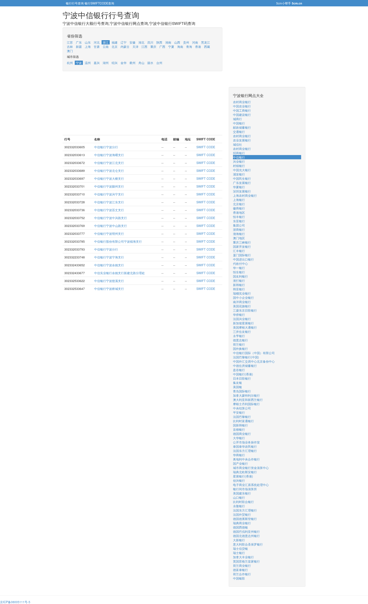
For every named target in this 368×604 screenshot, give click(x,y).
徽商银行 (239, 208)
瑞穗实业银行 (242, 293)
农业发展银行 (242, 140)
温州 (88, 63)
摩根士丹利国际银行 (246, 404)
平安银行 (239, 412)
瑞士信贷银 (240, 548)
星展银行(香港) (243, 476)
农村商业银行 (242, 102)
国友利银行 (240, 276)
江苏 (70, 42)
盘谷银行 (239, 370)
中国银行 (239, 123)
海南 (180, 46)
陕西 (159, 42)
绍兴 (115, 63)
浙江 (106, 42)
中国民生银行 (242, 178)
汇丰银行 (239, 251)
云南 (106, 46)
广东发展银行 (242, 183)
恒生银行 (239, 272)
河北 (97, 42)
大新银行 (239, 540)
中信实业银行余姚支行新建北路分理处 (119, 273)
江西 (144, 46)
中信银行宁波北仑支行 (109, 170)
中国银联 (239, 578)
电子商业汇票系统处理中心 (251, 485)
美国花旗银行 (242, 306)
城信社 (237, 144)
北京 (115, 46)
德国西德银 (240, 527)
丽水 (150, 63)
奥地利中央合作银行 (246, 459)
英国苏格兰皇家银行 (246, 561)
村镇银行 (239, 166)
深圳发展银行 (242, 191)
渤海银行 (239, 234)
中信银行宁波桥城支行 (109, 288)
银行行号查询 (75, 3)
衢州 (132, 63)
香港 (198, 46)
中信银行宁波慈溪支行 (109, 281)
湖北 (141, 42)
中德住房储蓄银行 (245, 365)
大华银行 (239, 438)
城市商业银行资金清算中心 (251, 468)
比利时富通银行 (243, 421)
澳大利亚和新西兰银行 (248, 399)
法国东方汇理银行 (245, 451)
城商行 (237, 119)
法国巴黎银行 (242, 417)
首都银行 (239, 429)
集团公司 (239, 225)
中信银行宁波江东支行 (109, 202)
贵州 (186, 42)
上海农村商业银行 (245, 195)
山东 (88, 42)
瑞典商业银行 (242, 523)
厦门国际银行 (242, 255)
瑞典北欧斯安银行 (245, 472)
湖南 (168, 42)
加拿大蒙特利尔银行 (246, 395)
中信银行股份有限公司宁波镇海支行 (118, 241)
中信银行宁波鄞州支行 (109, 186)
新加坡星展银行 (243, 323)
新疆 (79, 46)
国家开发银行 (242, 246)
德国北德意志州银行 (246, 536)
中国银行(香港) (243, 374)
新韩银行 (239, 285)
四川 (150, 42)
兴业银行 (239, 161)
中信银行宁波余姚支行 (109, 265)
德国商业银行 (242, 434)
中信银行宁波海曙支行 (109, 155)
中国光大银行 (242, 170)
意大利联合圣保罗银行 (248, 544)
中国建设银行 (242, 115)
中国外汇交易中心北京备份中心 (254, 361)
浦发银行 (239, 174)
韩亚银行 (239, 289)
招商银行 (239, 153)
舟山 (141, 63)
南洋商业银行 (242, 302)
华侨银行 (239, 314)
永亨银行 (239, 336)
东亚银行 (239, 221)
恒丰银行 (239, 217)
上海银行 (239, 200)
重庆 (153, 46)
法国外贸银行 (242, 514)
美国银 (237, 387)
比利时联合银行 (243, 502)
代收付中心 (240, 263)
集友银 (237, 382)
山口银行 (239, 497)
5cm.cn (297, 3)
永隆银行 (239, 506)
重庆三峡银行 (242, 242)
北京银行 (239, 204)
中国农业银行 (242, 106)
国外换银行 (240, 348)
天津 (135, 46)
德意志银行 (240, 340)
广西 (162, 46)
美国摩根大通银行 (245, 327)
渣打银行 (239, 280)
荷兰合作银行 (242, 574)
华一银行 (239, 268)
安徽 (132, 42)
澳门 (70, 51)
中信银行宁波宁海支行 (109, 257)
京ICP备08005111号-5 (15, 602)
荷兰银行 (239, 344)
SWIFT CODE (205, 147)
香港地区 (239, 212)
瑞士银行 (239, 553)
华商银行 (239, 455)
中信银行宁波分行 (106, 147)
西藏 (207, 46)
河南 (195, 42)
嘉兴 (97, 63)
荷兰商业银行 (242, 565)
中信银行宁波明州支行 (109, 233)
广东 (79, 42)
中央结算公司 (242, 408)
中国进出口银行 (243, 259)
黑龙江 (205, 42)
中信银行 (239, 157)
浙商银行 (239, 229)
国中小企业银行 (243, 297)
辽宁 (123, 42)
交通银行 (239, 132)
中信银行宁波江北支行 (109, 163)
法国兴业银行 (242, 319)
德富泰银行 (240, 570)
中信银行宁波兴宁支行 (109, 194)
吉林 (70, 46)
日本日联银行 (242, 378)
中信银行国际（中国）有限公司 (254, 353)
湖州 (106, 63)
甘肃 (97, 46)
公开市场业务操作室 (246, 442)
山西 (177, 42)
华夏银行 (239, 187)
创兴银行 (239, 480)
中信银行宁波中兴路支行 (110, 218)
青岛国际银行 (242, 391)
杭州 (70, 63)
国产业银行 (240, 463)
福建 (115, 42)
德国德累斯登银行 (245, 519)
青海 (189, 46)
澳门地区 (239, 238)
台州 (159, 63)
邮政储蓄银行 (242, 127)
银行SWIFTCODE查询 (99, 3)
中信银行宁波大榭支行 (109, 178)
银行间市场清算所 (245, 489)
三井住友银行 (242, 331)
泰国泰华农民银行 (245, 446)
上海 (88, 46)
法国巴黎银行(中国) (246, 357)
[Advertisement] (142, 105)
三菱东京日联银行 (245, 310)
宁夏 (171, 46)
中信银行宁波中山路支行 (110, 226)
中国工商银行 (242, 110)
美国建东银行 (242, 493)
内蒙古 (125, 46)
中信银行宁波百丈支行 (109, 210)
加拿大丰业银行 (243, 557)
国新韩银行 (240, 425)
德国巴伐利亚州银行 (246, 531)
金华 (123, 63)
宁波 (79, 63)
